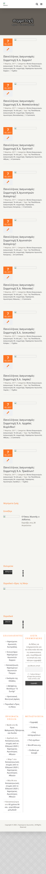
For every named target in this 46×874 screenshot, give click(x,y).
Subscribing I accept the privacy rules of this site (34, 676)
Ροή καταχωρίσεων (34, 733)
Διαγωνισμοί (8, 66)
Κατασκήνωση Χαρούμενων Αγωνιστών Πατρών (12, 669)
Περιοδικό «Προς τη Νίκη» (12, 705)
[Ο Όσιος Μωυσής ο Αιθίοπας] (11, 535)
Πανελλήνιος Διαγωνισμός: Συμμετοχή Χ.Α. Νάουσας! (25, 273)
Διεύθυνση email (34, 666)
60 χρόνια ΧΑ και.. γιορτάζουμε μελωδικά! (12, 807)
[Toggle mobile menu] (41, 4)
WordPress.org (34, 745)
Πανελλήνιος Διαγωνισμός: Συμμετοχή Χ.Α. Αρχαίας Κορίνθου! (25, 408)
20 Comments (18, 255)
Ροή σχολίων (34, 740)
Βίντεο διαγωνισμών (34, 64)
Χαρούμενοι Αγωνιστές (25, 825)
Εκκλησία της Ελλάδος (12, 679)
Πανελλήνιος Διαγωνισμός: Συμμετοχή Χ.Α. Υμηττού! (25, 131)
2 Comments (26, 299)
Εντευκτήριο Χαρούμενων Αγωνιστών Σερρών (12, 656)
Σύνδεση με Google (34, 751)
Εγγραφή (34, 722)
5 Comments (30, 115)
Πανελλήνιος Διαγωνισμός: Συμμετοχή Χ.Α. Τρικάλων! (25, 455)
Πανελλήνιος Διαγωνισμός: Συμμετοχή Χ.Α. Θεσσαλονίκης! (25, 90)
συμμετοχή (20, 68)
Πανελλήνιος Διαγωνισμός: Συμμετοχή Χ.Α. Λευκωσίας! (25, 317)
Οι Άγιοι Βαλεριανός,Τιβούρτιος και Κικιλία (14, 729)
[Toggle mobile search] (37, 4)
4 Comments (15, 159)
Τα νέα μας (18, 66)
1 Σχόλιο (14, 71)
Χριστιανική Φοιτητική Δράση (12, 697)
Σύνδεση (34, 727)
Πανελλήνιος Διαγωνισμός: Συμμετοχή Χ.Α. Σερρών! (25, 45)
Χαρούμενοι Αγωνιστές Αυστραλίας (12, 644)
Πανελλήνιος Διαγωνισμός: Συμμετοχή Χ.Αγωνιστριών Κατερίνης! (25, 176)
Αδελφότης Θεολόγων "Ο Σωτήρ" (12, 689)
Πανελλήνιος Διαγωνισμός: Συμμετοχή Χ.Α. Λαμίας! (25, 363)
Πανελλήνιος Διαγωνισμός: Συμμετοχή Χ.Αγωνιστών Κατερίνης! (25, 225)
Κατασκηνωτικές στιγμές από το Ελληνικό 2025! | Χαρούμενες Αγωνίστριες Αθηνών (12, 747)
